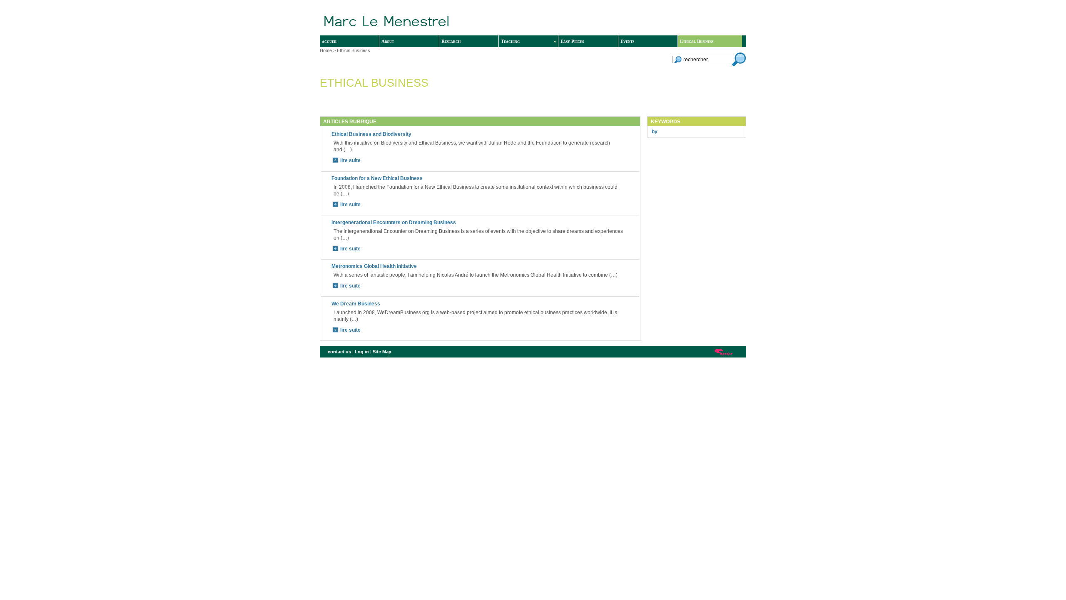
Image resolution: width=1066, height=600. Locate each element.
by (655, 132)
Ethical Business (696, 41)
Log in (362, 351)
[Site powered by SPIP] (724, 351)
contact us (339, 351)
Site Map (382, 351)
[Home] (449, 21)
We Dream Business (355, 304)
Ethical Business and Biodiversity (371, 134)
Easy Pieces (572, 41)
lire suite (350, 160)
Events (627, 41)
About (387, 41)
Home (326, 50)
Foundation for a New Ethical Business (377, 178)
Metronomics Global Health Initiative (374, 266)
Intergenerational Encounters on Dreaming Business (393, 222)
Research (451, 41)
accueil (329, 41)
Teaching (510, 41)
